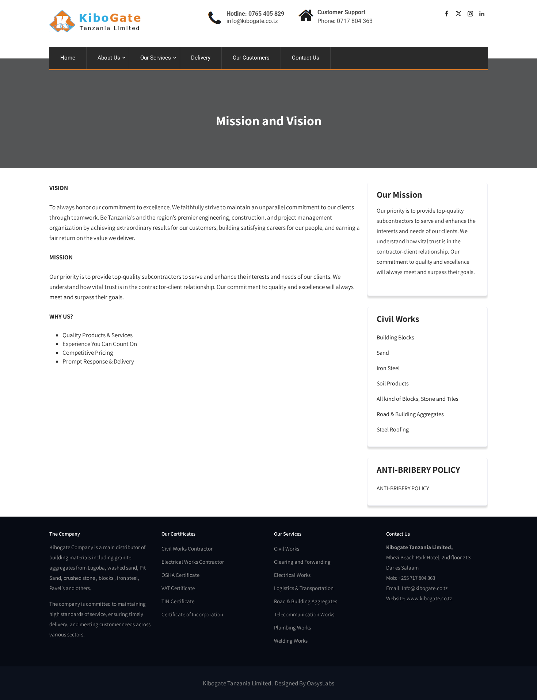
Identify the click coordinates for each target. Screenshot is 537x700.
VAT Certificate (178, 588)
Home (67, 57)
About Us (109, 57)
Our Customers (251, 57)
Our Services (155, 57)
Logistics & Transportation (304, 588)
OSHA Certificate (180, 574)
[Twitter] (458, 13)
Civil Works (286, 548)
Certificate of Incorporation (192, 614)
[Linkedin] (481, 13)
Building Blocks (395, 337)
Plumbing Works (292, 627)
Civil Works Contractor (187, 548)
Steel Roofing (393, 429)
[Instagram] (470, 13)
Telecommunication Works (304, 614)
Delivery (200, 57)
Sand (383, 353)
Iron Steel (388, 368)
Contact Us (305, 57)
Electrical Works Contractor (192, 561)
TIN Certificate (177, 601)
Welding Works (291, 640)
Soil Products (393, 383)
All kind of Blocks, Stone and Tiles (417, 399)
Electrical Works (292, 574)
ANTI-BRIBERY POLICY (403, 488)
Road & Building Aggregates (410, 414)
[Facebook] (446, 13)
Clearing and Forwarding (302, 561)
